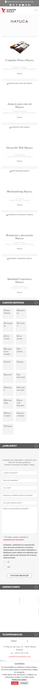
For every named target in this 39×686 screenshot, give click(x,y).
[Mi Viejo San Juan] (21, 389)
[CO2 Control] (8, 337)
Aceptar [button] (14, 683)
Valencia (27, 2)
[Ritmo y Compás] (8, 414)
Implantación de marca (27, 244)
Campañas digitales (19, 155)
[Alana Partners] (8, 312)
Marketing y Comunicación (11, 69)
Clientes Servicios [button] (13, 302)
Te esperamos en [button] (12, 634)
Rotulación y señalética (12, 244)
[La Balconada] (21, 376)
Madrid (9, 2)
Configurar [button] (24, 683)
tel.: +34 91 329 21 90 (19, 653)
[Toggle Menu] (36, 10)
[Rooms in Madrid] (21, 414)
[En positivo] (21, 350)
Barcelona (15, 2)
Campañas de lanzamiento (28, 69)
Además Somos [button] (11, 587)
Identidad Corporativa (19, 286)
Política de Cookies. (19, 680)
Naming (26, 288)
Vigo (32, 2)
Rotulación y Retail (19, 242)
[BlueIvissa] (21, 312)
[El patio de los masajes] (8, 351)
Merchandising (19, 199)
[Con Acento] (21, 337)
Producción (26, 200)
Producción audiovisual (19, 111)
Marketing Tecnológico (14, 156)
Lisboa (22, 2)
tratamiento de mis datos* (13, 540)
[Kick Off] (7, 375)
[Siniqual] (8, 426)
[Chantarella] (8, 324)
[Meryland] (8, 389)
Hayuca (19, 73)
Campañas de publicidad (19, 67)
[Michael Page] (8, 402)
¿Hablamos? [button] (9, 446)
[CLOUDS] (21, 324)
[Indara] (20, 362)
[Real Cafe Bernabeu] (21, 403)
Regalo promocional (15, 200)
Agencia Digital (26, 156)
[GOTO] (7, 362)
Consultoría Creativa (16, 288)
